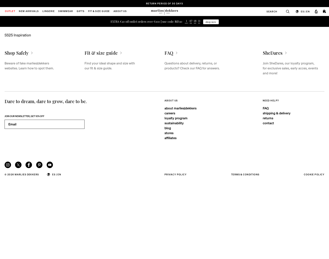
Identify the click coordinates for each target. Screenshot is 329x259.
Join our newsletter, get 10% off (24, 116)
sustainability (174, 123)
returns (268, 118)
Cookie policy (314, 174)
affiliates (170, 138)
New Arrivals (29, 11)
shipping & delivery (277, 113)
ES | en (305, 11)
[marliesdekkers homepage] (164, 11)
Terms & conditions (245, 174)
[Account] (316, 11)
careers (169, 113)
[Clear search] (285, 11)
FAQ (266, 108)
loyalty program (176, 118)
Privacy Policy (175, 174)
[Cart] (324, 11)
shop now (210, 21)
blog (167, 128)
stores (168, 133)
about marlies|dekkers (180, 108)
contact (268, 123)
